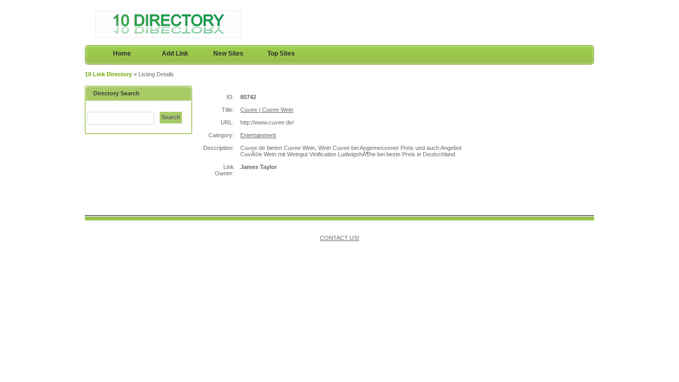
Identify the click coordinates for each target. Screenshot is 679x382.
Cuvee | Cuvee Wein (266, 109)
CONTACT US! (339, 238)
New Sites (228, 53)
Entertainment (258, 135)
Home (122, 53)
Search (170, 117)
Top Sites (281, 53)
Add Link (175, 53)
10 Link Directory (108, 74)
